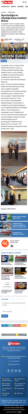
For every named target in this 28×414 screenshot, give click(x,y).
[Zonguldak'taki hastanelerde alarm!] (21, 258)
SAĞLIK (9, 402)
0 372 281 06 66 (15, 361)
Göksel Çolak (14, 242)
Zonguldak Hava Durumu (20, 379)
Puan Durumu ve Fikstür (7, 389)
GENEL (20, 400)
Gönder (4, 316)
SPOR (24, 400)
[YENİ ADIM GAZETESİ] (7, 2)
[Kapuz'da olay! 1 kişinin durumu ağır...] (7, 258)
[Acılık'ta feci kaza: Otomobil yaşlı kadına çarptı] (21, 285)
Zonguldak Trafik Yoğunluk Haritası (20, 384)
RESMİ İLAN (19, 402)
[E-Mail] (12, 246)
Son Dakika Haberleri (6, 394)
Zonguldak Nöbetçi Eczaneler (7, 379)
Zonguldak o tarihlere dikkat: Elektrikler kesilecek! (20, 277)
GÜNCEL (14, 402)
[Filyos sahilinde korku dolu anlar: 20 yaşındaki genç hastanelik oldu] (7, 271)
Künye (24, 402)
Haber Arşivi (20, 393)
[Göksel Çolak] (5, 243)
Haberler (3, 12)
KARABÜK (20, 6)
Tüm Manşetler (20, 388)
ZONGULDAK (5, 6)
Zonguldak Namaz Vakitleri (6, 384)
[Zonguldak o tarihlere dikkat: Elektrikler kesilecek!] (21, 271)
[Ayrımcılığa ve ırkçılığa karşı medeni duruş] (14, 51)
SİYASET (4, 402)
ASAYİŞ (22, 405)
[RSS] (19, 371)
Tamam (19, 412)
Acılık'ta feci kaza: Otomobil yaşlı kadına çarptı (20, 291)
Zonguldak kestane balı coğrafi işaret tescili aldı (6, 291)
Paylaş (4, 60)
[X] (12, 371)
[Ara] (23, 2)
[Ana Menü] (25, 2)
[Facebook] (8, 371)
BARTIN (13, 6)
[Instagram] (16, 371)
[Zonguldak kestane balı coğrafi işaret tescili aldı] (7, 285)
